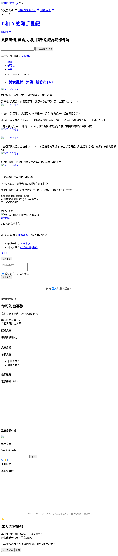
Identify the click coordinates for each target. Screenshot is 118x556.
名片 (9, 69)
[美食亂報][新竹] (29, 247)
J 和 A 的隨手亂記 (20, 23)
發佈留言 (6, 277)
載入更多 (6, 259)
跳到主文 (6, 32)
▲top (4, 252)
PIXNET (36, 513)
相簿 (9, 62)
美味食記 (25, 243)
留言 (28, 235)
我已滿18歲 (7, 550)
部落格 (11, 65)
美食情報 (26, 56)
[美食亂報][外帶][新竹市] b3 (30, 82)
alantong (5, 218)
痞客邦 (22, 235)
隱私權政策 (76, 513)
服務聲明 (88, 513)
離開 (18, 550)
